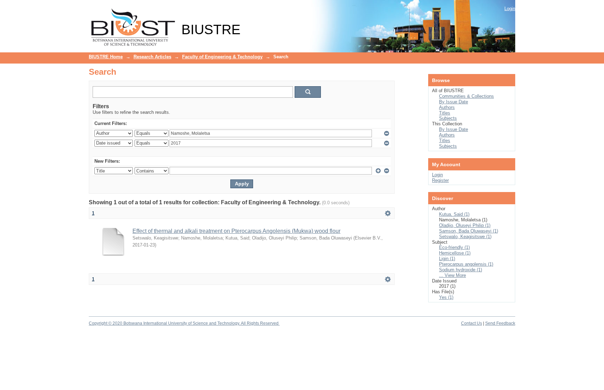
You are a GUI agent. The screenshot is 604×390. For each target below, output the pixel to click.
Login (509, 8)
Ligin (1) (447, 258)
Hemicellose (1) (454, 253)
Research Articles (152, 56)
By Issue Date (453, 101)
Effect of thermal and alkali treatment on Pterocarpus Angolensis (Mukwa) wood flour (236, 231)
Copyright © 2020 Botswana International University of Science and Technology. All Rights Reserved (184, 323)
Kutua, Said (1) (454, 214)
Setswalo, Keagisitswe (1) (465, 236)
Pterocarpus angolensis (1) (466, 264)
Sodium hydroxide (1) (460, 269)
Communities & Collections (466, 96)
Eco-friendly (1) (454, 247)
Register (440, 180)
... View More (452, 275)
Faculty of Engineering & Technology (222, 56)
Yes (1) (446, 297)
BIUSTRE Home (106, 56)
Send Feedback (500, 323)
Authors (447, 107)
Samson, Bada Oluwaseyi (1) (468, 231)
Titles (444, 113)
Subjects (448, 118)
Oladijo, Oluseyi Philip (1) (464, 225)
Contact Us (471, 323)
